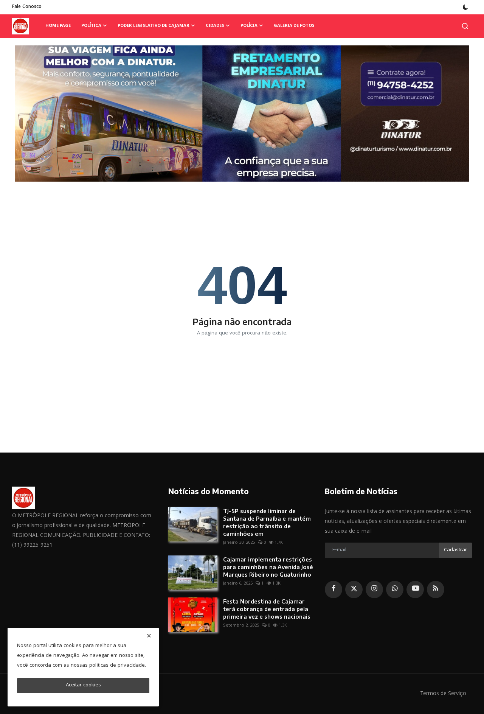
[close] (149, 636)
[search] (465, 26)
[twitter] (354, 589)
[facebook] (333, 589)
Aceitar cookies (83, 685)
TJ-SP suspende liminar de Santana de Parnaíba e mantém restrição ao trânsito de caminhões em (267, 522)
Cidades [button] (215, 26)
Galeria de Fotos (294, 26)
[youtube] (415, 589)
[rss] (435, 589)
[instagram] (374, 589)
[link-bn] (242, 113)
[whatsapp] (394, 589)
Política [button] (91, 26)
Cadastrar (455, 550)
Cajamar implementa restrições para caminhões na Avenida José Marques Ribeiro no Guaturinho (268, 567)
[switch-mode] (465, 7)
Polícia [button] (249, 26)
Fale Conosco (27, 7)
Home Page (58, 26)
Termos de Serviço (443, 693)
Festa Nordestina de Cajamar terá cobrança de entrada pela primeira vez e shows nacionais (266, 609)
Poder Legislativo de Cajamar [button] (153, 26)
